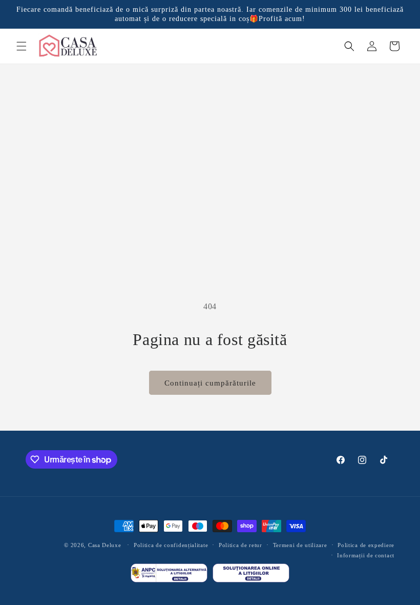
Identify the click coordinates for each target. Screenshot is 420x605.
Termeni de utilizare (300, 545)
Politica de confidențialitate (171, 545)
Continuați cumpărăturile (210, 383)
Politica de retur (240, 545)
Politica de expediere (366, 545)
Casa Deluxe (104, 545)
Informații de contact (365, 555)
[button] (21, 46)
